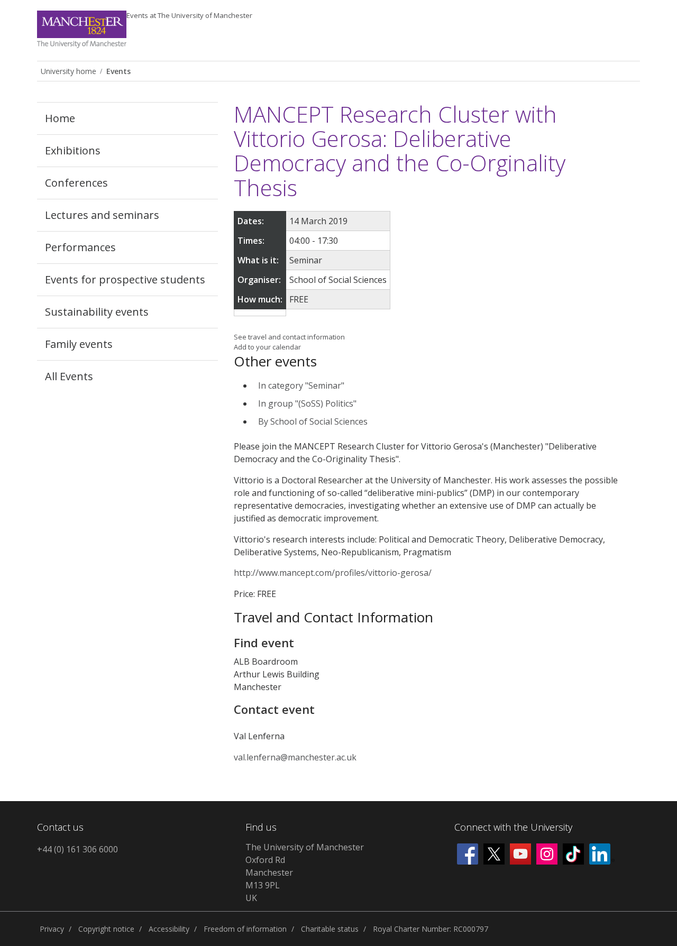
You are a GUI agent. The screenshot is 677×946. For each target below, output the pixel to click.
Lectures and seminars (102, 215)
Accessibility (169, 929)
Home (60, 118)
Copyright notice (106, 929)
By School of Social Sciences (313, 421)
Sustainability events (97, 312)
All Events (69, 376)
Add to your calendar (267, 347)
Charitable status (330, 929)
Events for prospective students (125, 279)
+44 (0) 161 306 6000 (77, 849)
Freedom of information (245, 929)
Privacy (52, 929)
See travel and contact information (289, 337)
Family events (79, 344)
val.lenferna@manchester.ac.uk (295, 757)
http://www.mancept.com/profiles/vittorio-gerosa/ (333, 572)
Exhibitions (72, 150)
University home (68, 71)
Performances (80, 247)
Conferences (76, 183)
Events (189, 15)
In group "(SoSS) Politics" (307, 403)
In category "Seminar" (301, 385)
